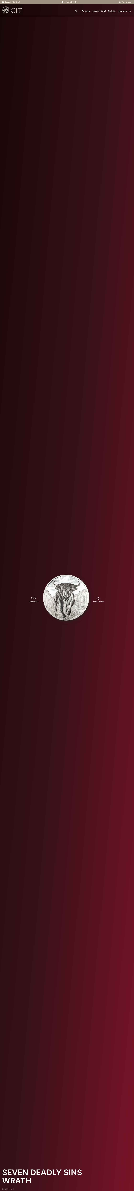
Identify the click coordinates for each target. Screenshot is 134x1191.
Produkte (86, 11)
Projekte (112, 11)
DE (72, 2)
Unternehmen (124, 11)
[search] (76, 11)
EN (76, 2)
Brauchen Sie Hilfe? (12, 2)
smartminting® (99, 11)
